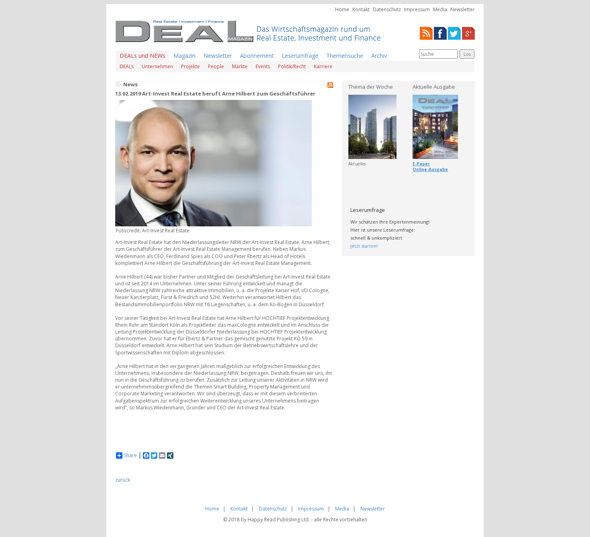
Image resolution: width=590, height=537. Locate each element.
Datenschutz (387, 9)
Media (440, 9)
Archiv (379, 55)
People (216, 66)
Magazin (184, 55)
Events (263, 66)
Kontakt (361, 9)
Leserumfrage (300, 55)
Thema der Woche (370, 86)
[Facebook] (440, 32)
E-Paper (421, 164)
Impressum (417, 9)
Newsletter (462, 9)
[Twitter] (454, 32)
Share (130, 455)
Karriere (323, 66)
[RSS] (426, 32)
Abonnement (257, 55)
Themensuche (344, 55)
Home (342, 9)
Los (467, 54)
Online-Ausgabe (430, 169)
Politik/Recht (292, 66)
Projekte (190, 66)
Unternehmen (157, 66)
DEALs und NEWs (142, 55)
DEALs (127, 66)
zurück (122, 479)
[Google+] (468, 32)
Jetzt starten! (364, 246)
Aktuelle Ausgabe (434, 86)
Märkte (240, 66)
